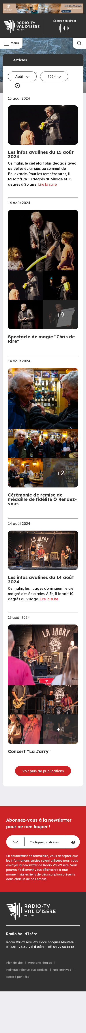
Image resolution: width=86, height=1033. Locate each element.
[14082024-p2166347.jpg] (25, 285)
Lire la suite (47, 184)
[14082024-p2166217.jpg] (25, 314)
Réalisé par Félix (17, 976)
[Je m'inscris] (72, 841)
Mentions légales (40, 962)
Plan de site (15, 962)
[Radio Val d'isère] (21, 26)
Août (19, 76)
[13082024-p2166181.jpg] (60, 443)
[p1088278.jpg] (43, 655)
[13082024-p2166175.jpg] (25, 443)
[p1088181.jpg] (25, 700)
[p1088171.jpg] (60, 700)
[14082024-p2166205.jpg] (60, 285)
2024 (51, 76)
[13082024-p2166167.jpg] (43, 398)
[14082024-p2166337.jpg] (43, 240)
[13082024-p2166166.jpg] (25, 472)
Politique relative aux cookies (27, 969)
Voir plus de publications (43, 771)
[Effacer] (16, 85)
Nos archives (62, 969)
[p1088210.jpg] (25, 729)
